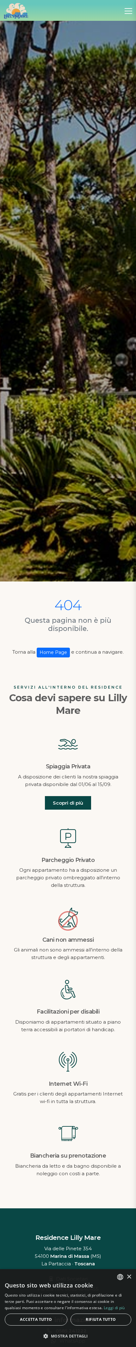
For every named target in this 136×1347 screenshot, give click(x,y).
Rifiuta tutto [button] (101, 1319)
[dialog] (68, 1308)
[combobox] (120, 1277)
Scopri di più (68, 803)
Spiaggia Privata (68, 766)
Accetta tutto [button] (36, 1319)
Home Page (53, 652)
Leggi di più (114, 1307)
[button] (68, 1336)
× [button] (129, 1277)
